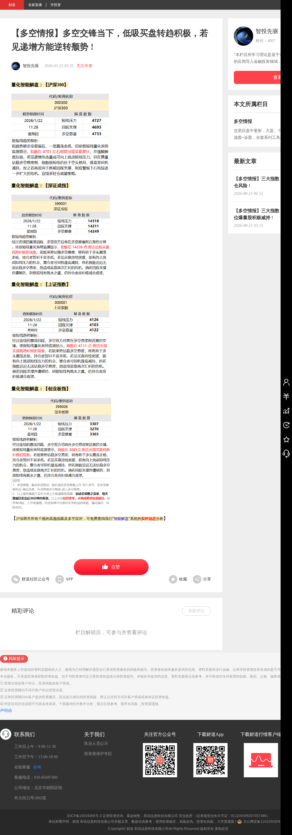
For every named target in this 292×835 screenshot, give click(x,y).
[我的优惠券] (286, 396)
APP (69, 579)
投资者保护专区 (98, 754)
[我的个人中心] (286, 382)
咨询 (37, 767)
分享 (207, 579)
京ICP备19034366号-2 (84, 816)
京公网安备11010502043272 (265, 822)
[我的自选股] (286, 410)
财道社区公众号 (36, 579)
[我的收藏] (286, 439)
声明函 (6, 710)
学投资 (55, 5)
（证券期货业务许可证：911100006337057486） (231, 816)
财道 (12, 5)
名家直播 (35, 5)
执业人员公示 (96, 743)
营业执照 (185, 816)
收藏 (183, 579)
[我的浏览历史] (286, 424)
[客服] (286, 453)
